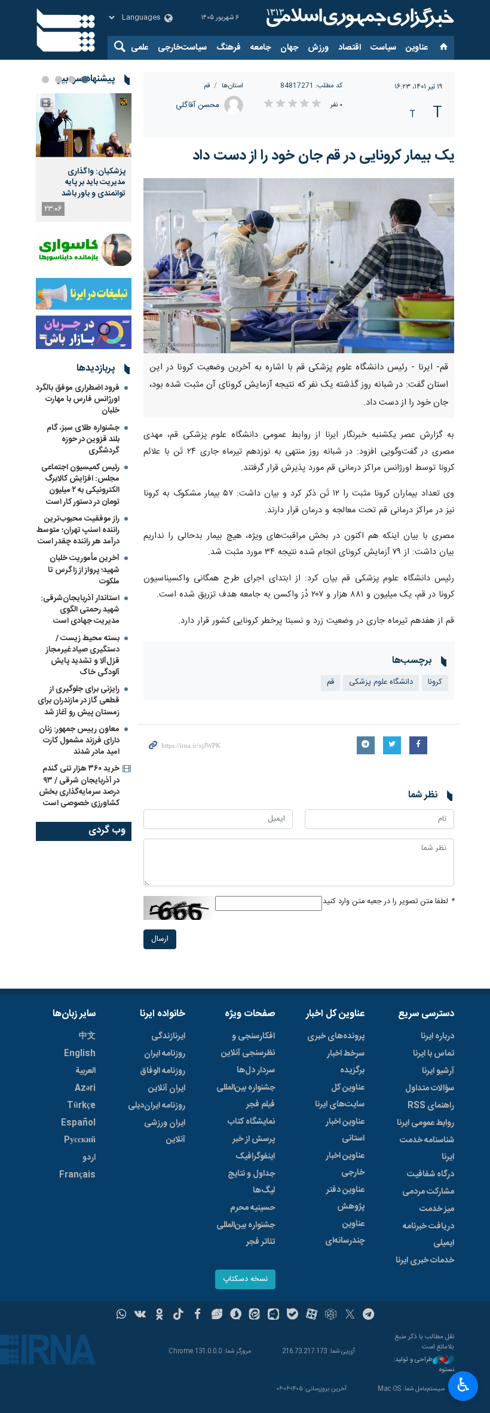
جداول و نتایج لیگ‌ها (251, 1182)
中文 (87, 1036)
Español (78, 1123)
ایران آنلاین (166, 1088)
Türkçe (81, 1106)
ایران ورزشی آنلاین (164, 1131)
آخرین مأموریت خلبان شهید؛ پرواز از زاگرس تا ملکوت (84, 570)
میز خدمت (436, 1209)
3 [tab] (58, 79)
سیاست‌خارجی (182, 48)
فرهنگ (228, 48)
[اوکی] (159, 1315)
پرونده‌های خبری (336, 1036)
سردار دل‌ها (256, 1070)
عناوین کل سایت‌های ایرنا (340, 1096)
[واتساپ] (122, 1315)
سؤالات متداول (429, 1088)
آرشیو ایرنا (438, 1071)
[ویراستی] (217, 1315)
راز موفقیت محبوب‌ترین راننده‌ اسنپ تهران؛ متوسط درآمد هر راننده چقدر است (78, 530)
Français (77, 1175)
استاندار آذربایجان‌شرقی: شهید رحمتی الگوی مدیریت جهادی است (80, 610)
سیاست (383, 48)
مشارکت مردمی (428, 1192)
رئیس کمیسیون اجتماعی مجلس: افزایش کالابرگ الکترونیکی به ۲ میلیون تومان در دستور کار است (80, 485)
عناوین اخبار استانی (345, 1130)
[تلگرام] (369, 1315)
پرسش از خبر (253, 1139)
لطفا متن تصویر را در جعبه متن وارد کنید (388, 901)
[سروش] (236, 1315)
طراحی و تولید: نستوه (423, 1365)
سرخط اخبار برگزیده (346, 1062)
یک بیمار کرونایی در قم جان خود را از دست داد (323, 156)
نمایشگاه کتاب (251, 1122)
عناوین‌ (417, 48)
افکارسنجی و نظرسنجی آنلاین (248, 1044)
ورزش (318, 48)
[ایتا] (255, 1315)
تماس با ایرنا (433, 1054)
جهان (289, 48)
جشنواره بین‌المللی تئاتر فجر (245, 1233)
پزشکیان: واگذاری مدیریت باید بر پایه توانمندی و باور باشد (93, 182)
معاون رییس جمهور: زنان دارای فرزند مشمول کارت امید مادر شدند (79, 741)
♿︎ (463, 1385)
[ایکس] (350, 1315)
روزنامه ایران (164, 1054)
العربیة (85, 1071)
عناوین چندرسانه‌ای (345, 1232)
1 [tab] (84, 79)
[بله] (292, 1315)
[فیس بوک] (197, 1315)
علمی (139, 48)
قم (207, 85)
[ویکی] (140, 1315)
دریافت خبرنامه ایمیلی (428, 1234)
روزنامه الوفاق (162, 1071)
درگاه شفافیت (430, 1174)
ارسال (160, 939)
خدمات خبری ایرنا (425, 1260)
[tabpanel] (83, 157)
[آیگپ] (273, 1315)
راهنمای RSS (431, 1106)
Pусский (80, 1140)
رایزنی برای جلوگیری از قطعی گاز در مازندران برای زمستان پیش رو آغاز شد (79, 700)
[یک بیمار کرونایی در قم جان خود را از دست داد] (298, 265)
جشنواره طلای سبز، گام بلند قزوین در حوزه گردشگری (83, 439)
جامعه (260, 48)
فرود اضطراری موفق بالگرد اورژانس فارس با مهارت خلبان (78, 399)
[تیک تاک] (178, 1315)
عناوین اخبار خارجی (345, 1164)
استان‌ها (232, 85)
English (80, 1054)
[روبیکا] (331, 1315)
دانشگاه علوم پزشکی (381, 682)
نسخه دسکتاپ (245, 1279)
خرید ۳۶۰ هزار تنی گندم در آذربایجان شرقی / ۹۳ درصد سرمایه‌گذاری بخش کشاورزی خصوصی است (79, 786)
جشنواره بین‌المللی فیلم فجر (245, 1096)
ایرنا (358, 18)
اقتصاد (349, 48)
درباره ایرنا (437, 1036)
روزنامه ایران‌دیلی (156, 1106)
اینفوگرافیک (255, 1156)
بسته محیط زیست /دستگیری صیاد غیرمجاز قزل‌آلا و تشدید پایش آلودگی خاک (83, 656)
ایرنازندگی (168, 1036)
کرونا (435, 682)
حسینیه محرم (252, 1208)
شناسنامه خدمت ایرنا (427, 1148)
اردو (89, 1158)
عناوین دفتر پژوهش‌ (345, 1198)
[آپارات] (312, 1315)
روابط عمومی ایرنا (425, 1123)
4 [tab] (45, 79)
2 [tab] (71, 79)
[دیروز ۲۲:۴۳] (83, 125)
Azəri (85, 1088)
